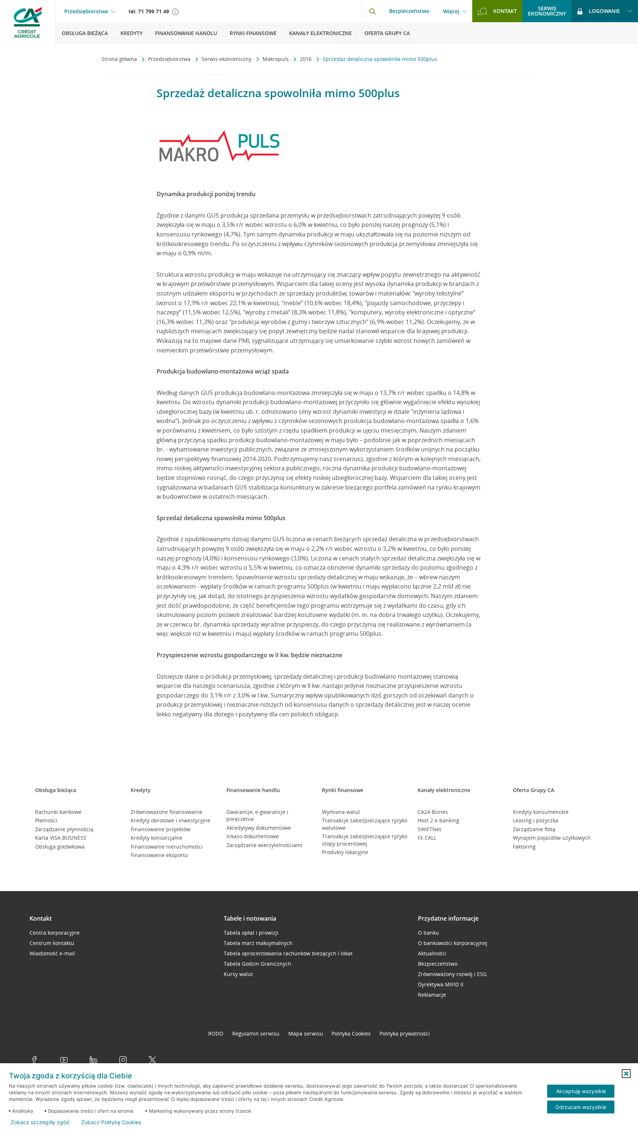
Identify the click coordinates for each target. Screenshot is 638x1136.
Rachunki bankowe (58, 811)
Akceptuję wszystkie (581, 1091)
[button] (626, 1074)
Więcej (451, 11)
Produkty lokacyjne (345, 852)
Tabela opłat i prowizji (251, 932)
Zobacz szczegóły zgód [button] (40, 1122)
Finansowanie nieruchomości (167, 846)
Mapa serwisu (305, 1033)
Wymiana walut (341, 811)
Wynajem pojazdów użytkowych (552, 837)
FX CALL (427, 837)
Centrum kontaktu (52, 942)
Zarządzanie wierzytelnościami (264, 845)
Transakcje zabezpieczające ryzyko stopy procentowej (364, 840)
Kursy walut (238, 974)
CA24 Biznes (433, 811)
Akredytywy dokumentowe (258, 827)
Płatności (46, 820)
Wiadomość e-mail (52, 953)
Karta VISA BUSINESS (60, 837)
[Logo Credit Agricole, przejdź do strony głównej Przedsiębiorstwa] (27, 22)
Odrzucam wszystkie (580, 1107)
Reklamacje (432, 994)
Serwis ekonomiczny (227, 58)
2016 (306, 58)
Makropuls (276, 58)
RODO (215, 1033)
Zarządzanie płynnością (64, 829)
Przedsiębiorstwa (86, 11)
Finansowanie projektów (161, 829)
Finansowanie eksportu (159, 855)
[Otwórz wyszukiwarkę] (372, 11)
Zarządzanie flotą (534, 829)
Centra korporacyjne (55, 932)
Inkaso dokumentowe (252, 836)
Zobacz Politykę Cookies (111, 1122)
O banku (428, 932)
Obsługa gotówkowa (60, 846)
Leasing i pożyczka (535, 820)
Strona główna (120, 58)
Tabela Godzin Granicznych (257, 963)
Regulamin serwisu (255, 1033)
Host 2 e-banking (438, 820)
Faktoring (524, 846)
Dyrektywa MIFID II (440, 984)
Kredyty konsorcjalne (156, 837)
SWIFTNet (429, 829)
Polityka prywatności (405, 1033)
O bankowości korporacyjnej (452, 942)
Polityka (351, 1033)
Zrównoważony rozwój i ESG (452, 974)
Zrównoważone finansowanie (166, 811)
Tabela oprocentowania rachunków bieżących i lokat (288, 953)
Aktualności (432, 953)
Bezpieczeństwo (409, 10)
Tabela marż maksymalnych (258, 942)
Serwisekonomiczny (547, 11)
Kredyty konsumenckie (541, 811)
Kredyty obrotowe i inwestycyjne (170, 820)
